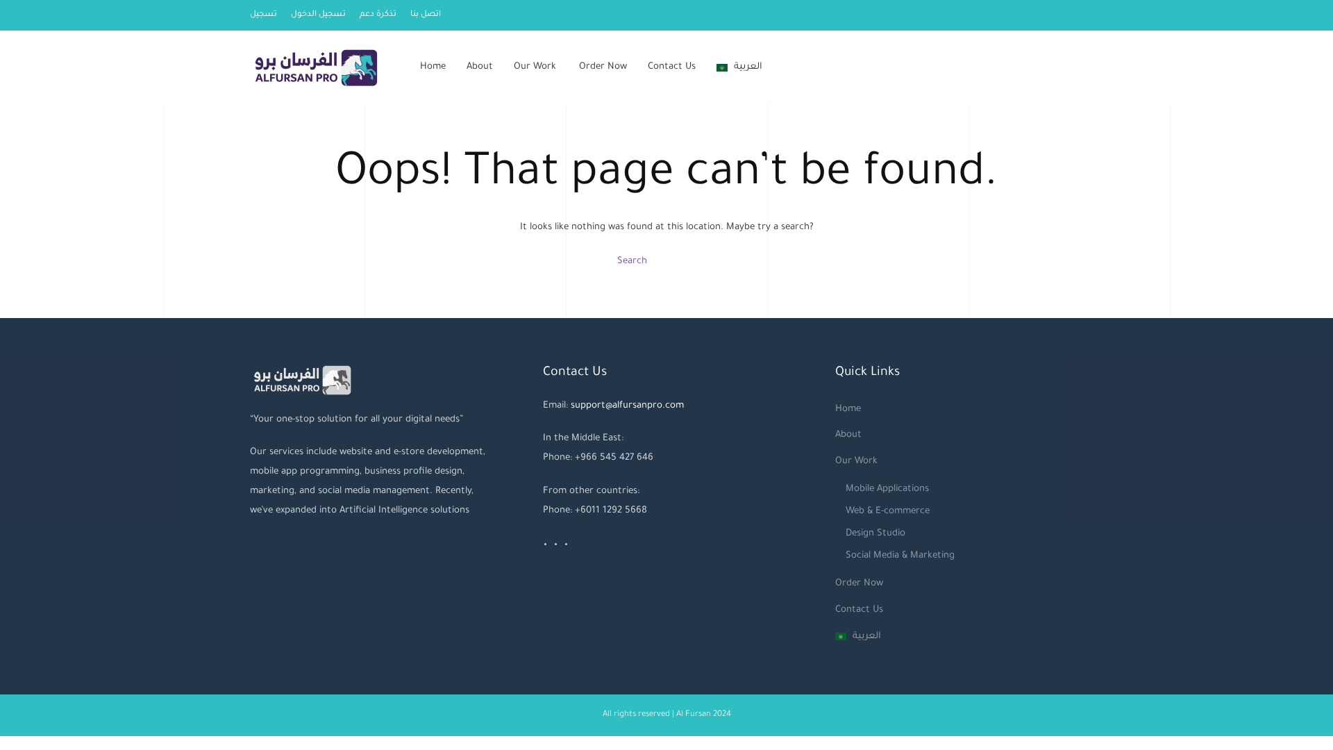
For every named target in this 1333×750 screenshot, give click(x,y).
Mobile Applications (887, 489)
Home (433, 67)
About (480, 67)
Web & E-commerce (888, 511)
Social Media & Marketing (900, 556)
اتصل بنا (425, 14)
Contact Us (672, 67)
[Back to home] (317, 67)
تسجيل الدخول (318, 14)
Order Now (603, 67)
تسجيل (263, 14)
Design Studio (875, 533)
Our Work (535, 67)
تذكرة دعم (378, 14)
